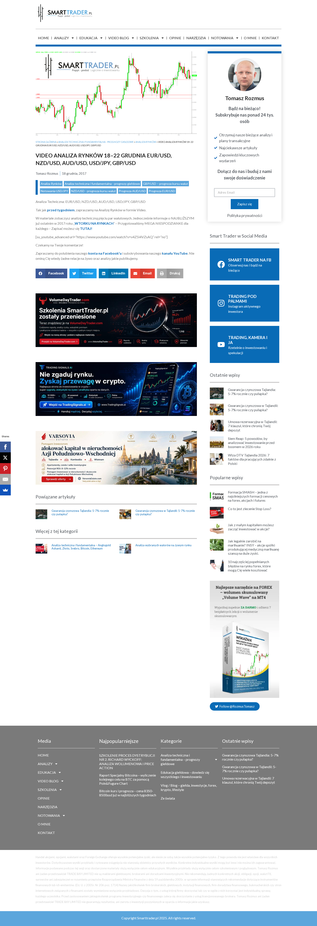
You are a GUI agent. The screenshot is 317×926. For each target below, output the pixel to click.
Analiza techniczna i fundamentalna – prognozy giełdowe (180, 759)
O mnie (250, 38)
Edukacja (88, 38)
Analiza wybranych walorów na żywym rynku (163, 545)
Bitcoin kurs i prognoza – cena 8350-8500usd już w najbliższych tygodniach (127, 793)
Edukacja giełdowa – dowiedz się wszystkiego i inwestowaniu (185, 774)
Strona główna (46, 141)
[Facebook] (5, 447)
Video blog (118, 38)
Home (43, 38)
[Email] (5, 479)
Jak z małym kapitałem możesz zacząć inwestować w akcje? (251, 527)
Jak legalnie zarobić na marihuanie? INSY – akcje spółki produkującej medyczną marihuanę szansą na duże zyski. (253, 547)
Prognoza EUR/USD (162, 191)
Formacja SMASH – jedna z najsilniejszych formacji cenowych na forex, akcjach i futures (253, 496)
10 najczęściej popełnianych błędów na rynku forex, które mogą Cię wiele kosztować (249, 566)
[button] (51, 273)
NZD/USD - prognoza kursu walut (93, 191)
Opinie (175, 38)
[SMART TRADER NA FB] (221, 264)
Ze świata (168, 798)
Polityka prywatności (244, 215)
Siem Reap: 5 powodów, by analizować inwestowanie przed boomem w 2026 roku (251, 442)
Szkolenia (149, 38)
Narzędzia (196, 38)
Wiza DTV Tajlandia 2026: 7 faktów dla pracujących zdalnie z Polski (252, 459)
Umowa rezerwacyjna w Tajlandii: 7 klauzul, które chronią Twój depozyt (252, 426)
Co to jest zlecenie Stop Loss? (249, 509)
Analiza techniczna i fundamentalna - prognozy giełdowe (95, 141)
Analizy (61, 38)
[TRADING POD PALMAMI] (221, 303)
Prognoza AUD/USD (132, 191)
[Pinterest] (5, 468)
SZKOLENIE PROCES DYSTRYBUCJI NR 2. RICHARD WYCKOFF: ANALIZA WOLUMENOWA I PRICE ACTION (127, 761)
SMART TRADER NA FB (249, 259)
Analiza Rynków (145, 141)
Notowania (222, 38)
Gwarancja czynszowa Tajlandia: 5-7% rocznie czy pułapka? (80, 512)
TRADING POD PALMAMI (242, 299)
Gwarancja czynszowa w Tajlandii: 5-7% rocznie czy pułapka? (165, 512)
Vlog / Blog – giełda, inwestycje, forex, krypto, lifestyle (189, 787)
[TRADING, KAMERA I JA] (221, 344)
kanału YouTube (175, 253)
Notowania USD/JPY (54, 191)
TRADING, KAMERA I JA (247, 340)
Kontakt (270, 38)
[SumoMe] (5, 490)
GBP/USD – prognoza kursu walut (165, 183)
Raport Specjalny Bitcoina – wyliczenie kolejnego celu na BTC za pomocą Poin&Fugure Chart (127, 779)
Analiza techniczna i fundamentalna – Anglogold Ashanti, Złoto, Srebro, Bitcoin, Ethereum (81, 546)
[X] (5, 457)
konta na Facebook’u (105, 253)
